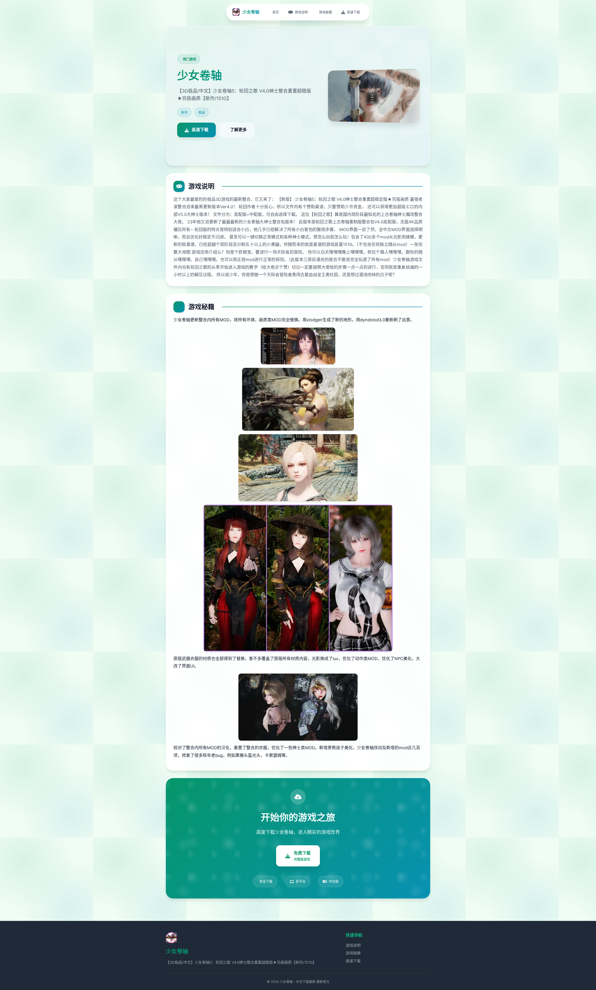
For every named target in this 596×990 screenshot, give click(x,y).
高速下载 (353, 961)
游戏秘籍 (353, 953)
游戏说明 (353, 945)
